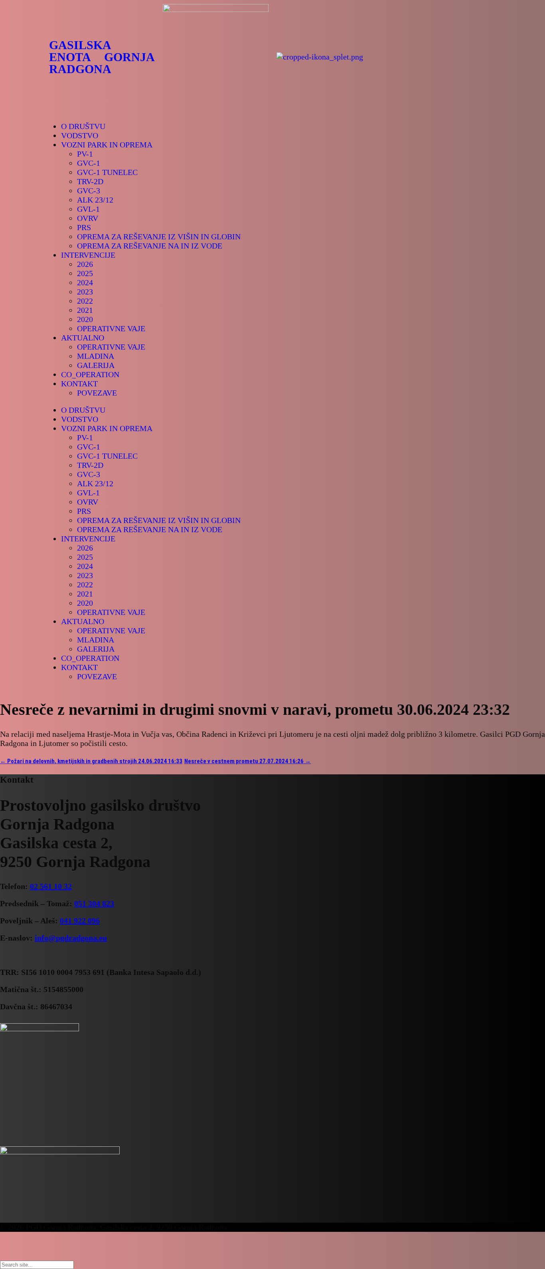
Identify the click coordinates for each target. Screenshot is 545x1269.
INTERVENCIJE (88, 255)
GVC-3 (88, 190)
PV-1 (85, 153)
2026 (85, 264)
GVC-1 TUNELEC (107, 172)
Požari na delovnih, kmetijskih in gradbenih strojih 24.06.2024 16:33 (91, 761)
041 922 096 (80, 920)
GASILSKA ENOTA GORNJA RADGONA (102, 57)
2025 (85, 273)
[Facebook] (400, 56)
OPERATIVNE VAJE (111, 328)
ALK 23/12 (95, 199)
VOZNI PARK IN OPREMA (106, 144)
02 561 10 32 (51, 886)
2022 (85, 300)
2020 (85, 319)
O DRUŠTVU (83, 126)
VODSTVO (79, 135)
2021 (85, 310)
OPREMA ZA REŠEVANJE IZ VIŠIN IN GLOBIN (159, 236)
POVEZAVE (97, 392)
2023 (85, 291)
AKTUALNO (82, 337)
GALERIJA (96, 365)
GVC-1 (88, 163)
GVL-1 (88, 209)
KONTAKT (79, 383)
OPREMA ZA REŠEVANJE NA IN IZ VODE (149, 245)
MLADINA (95, 356)
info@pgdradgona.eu (71, 937)
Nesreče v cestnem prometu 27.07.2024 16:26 (247, 761)
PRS (84, 227)
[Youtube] (422, 56)
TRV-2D (90, 181)
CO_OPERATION (90, 374)
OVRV (87, 218)
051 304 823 (94, 903)
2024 (85, 282)
